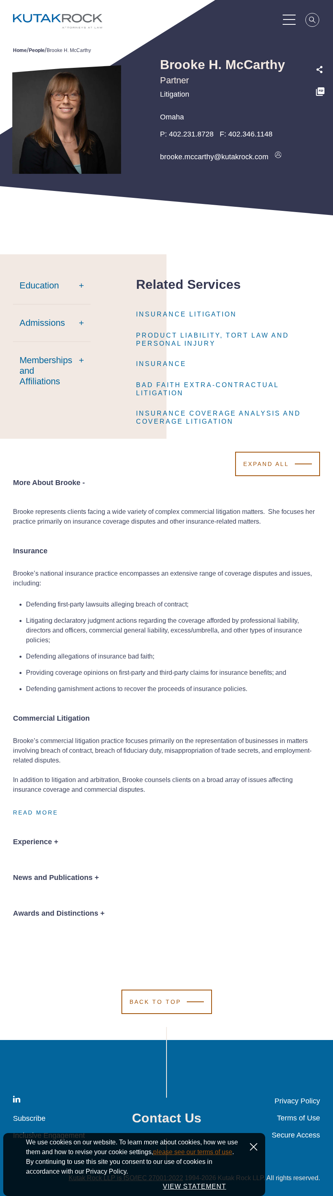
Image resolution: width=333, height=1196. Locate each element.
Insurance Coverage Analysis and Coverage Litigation (218, 417)
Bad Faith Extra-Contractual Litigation (207, 388)
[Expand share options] (319, 69)
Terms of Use (298, 1118)
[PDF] (320, 92)
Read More (35, 812)
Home (20, 50)
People (37, 50)
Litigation (174, 94)
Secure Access (296, 1135)
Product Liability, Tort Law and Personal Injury (212, 339)
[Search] (312, 21)
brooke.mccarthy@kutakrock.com (214, 157)
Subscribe (29, 1118)
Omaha (172, 117)
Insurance (161, 363)
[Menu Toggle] (289, 19)
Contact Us (166, 1118)
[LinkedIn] (320, 127)
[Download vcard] (278, 157)
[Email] (320, 145)
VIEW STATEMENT (194, 1186)
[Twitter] (320, 110)
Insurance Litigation (186, 314)
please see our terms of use (192, 1151)
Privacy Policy (297, 1101)
